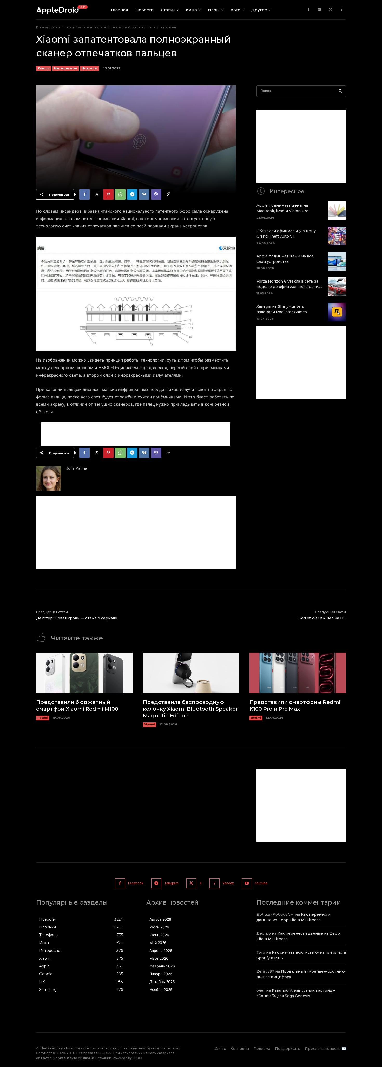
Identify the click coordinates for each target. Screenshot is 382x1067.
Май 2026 (158, 942)
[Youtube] (247, 883)
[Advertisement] (135, 434)
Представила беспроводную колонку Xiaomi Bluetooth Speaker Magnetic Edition (190, 709)
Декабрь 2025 (162, 981)
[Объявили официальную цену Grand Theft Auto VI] (337, 236)
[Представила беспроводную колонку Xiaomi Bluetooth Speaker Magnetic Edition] (191, 673)
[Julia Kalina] (48, 478)
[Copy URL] (168, 194)
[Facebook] (308, 9)
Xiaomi (57, 27)
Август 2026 (160, 919)
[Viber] (156, 194)
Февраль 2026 (162, 966)
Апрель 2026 (160, 950)
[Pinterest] (108, 194)
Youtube (261, 883)
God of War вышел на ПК (322, 618)
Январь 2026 (160, 974)
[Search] (340, 91)
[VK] (144, 194)
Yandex (228, 883)
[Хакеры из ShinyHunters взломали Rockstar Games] (337, 312)
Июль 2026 (159, 927)
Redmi (42, 717)
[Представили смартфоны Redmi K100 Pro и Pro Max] (297, 673)
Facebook (135, 883)
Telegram (171, 883)
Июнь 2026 (159, 935)
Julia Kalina (76, 468)
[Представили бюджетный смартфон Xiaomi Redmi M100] (84, 673)
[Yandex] (341, 9)
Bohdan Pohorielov (274, 914)
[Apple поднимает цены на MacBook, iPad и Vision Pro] (337, 210)
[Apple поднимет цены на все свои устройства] (337, 261)
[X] (330, 9)
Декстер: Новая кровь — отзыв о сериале (76, 618)
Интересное (65, 68)
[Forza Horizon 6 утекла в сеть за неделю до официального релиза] (337, 286)
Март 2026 (158, 958)
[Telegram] (319, 9)
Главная (42, 27)
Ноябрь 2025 (161, 989)
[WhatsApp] (120, 194)
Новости (89, 68)
